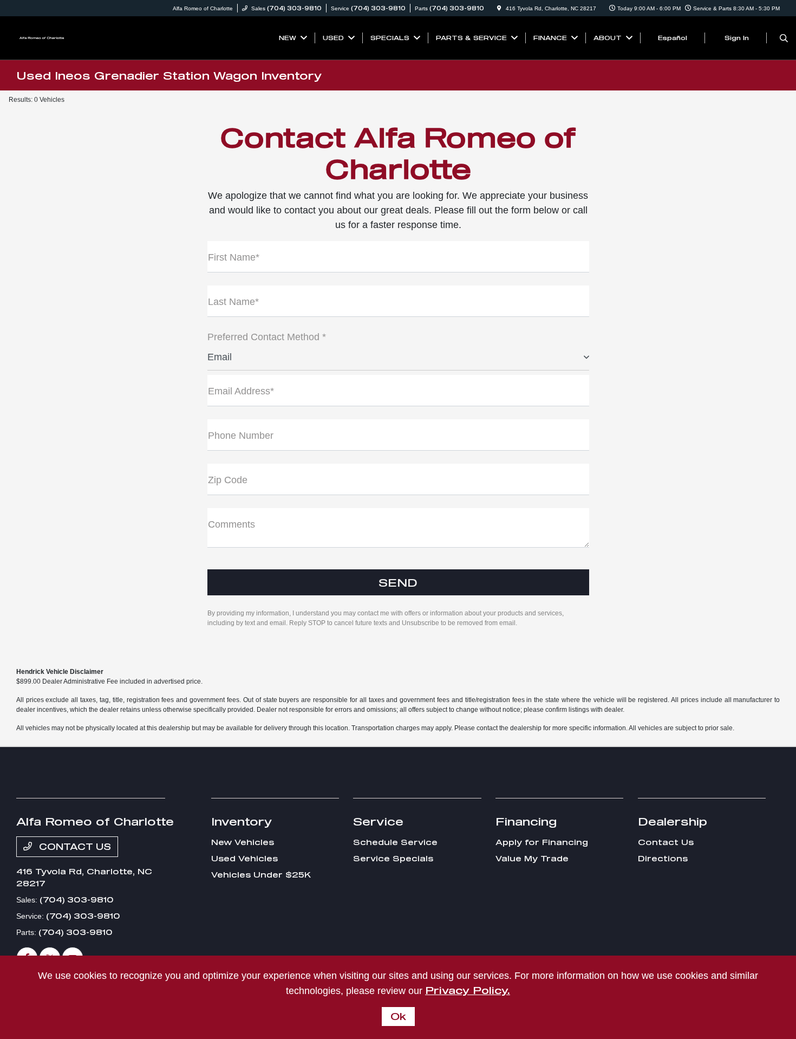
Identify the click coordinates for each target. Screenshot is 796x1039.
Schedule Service (395, 842)
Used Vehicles (244, 858)
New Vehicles (242, 842)
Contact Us (73, 846)
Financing (526, 821)
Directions (663, 858)
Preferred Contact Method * (266, 337)
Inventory (241, 821)
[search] (784, 38)
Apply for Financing (541, 842)
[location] (499, 8)
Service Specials (393, 858)
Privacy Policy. (467, 990)
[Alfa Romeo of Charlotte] (42, 37)
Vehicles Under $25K (261, 874)
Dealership (672, 821)
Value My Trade (532, 858)
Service (378, 821)
